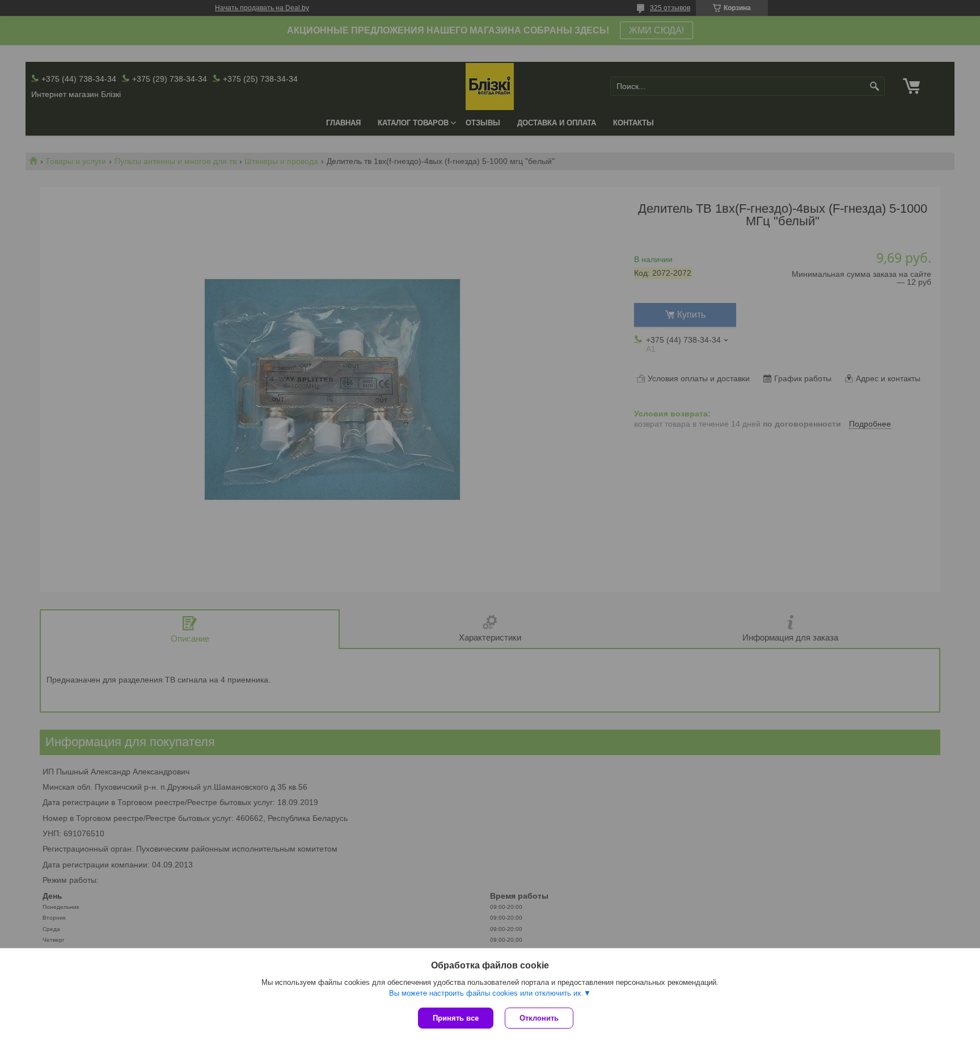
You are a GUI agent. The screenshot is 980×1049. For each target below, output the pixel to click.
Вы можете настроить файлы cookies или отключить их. (486, 993)
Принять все (456, 1018)
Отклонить (539, 1018)
